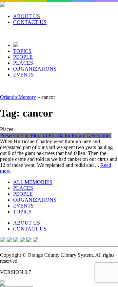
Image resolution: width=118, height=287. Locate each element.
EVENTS (23, 74)
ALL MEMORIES (32, 182)
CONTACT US (30, 22)
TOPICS (22, 51)
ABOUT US (26, 16)
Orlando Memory (18, 97)
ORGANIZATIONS (34, 69)
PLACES (23, 63)
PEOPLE (23, 57)
